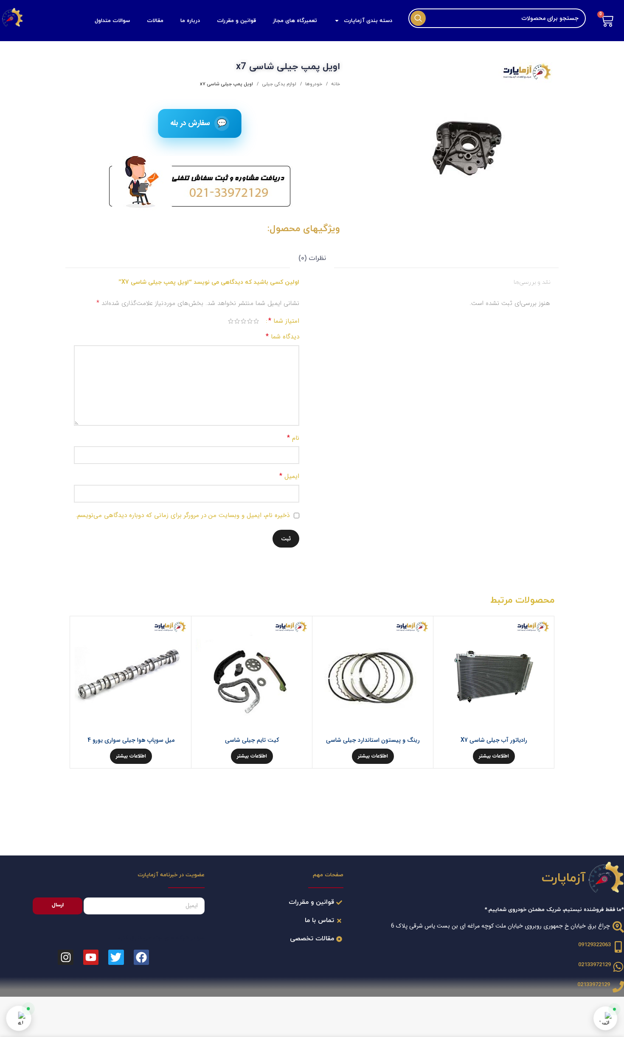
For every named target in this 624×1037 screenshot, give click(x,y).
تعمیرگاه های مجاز (295, 21)
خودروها (313, 84)
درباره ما (190, 21)
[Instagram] (65, 957)
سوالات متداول (112, 21)
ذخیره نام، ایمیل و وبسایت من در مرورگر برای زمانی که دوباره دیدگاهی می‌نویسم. (183, 515)
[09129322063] (618, 947)
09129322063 (594, 945)
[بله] (19, 1018)
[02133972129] (618, 967)
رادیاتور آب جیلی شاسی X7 (494, 740)
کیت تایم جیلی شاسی (252, 740)
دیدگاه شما (282, 336)
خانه (335, 84)
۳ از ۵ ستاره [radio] (243, 321)
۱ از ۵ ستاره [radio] (256, 321)
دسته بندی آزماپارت (368, 21)
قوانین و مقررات (236, 21)
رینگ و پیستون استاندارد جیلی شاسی (373, 740)
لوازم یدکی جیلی (278, 84)
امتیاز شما (283, 321)
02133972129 (594, 965)
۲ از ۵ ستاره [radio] (250, 321)
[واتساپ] (605, 1018)
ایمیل (289, 476)
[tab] (312, 258)
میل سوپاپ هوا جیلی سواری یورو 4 (130, 740)
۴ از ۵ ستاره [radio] (237, 321)
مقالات (155, 21)
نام (293, 438)
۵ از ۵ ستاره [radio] (231, 321)
